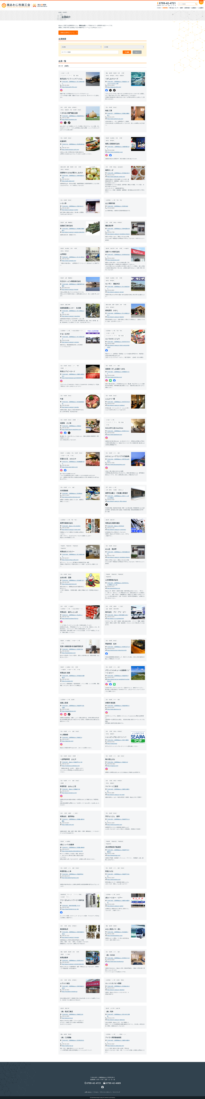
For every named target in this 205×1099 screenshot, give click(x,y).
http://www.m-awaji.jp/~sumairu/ (70, 342)
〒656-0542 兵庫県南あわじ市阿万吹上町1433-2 (118, 460)
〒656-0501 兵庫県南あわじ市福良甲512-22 (118, 820)
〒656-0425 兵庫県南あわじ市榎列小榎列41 (118, 1041)
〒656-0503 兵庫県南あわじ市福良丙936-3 (73, 116)
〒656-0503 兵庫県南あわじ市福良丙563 (72, 874)
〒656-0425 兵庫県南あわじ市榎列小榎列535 (118, 901)
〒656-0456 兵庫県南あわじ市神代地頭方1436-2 (73, 932)
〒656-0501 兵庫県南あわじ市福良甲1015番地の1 (118, 850)
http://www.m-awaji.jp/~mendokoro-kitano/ (118, 234)
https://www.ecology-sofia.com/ (70, 560)
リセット (137, 52)
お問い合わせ (88, 1092)
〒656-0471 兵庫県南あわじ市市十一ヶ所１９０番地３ (118, 496)
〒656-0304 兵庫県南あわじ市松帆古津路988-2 (73, 229)
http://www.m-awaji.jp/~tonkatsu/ (116, 405)
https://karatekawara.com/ (69, 653)
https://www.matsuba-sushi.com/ (70, 149)
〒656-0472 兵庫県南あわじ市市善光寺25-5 (73, 1041)
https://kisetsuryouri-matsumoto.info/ (117, 650)
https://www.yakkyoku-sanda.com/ (116, 176)
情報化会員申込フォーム (67, 32)
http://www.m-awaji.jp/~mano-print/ (71, 529)
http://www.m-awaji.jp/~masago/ (70, 937)
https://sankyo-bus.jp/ (67, 1045)
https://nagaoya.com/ (112, 765)
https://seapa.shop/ (112, 743)
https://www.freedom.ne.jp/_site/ (70, 909)
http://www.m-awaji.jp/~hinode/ (70, 289)
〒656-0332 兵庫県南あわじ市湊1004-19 (72, 206)
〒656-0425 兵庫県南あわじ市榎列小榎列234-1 (73, 375)
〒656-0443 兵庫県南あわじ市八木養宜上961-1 (118, 314)
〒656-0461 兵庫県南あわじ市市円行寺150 (118, 341)
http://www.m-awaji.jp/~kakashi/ (115, 317)
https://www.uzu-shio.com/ (114, 87)
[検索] (196, 4)
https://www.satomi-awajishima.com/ (71, 429)
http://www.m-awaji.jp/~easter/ (115, 906)
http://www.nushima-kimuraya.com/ (71, 497)
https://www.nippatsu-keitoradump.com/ (72, 851)
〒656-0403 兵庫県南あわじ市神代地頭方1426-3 (73, 987)
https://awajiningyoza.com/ (69, 711)
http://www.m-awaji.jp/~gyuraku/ (70, 407)
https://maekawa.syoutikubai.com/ (71, 765)
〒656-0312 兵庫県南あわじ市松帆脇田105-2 (73, 462)
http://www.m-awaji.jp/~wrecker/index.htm (73, 964)
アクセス (95, 1092)
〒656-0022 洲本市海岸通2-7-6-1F (71, 905)
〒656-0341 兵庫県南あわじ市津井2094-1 (73, 960)
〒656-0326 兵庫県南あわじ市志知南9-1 (117, 932)
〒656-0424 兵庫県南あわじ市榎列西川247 (118, 147)
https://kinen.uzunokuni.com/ (69, 119)
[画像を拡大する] (93, 79)
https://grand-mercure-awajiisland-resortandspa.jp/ (118, 680)
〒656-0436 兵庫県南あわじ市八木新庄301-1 (118, 287)
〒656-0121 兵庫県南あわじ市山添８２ (72, 615)
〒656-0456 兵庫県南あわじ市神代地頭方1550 (73, 176)
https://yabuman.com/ (67, 741)
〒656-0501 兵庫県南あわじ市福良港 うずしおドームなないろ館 (118, 82)
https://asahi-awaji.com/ (68, 181)
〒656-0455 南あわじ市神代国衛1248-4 (117, 615)
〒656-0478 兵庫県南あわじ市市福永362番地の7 (73, 676)
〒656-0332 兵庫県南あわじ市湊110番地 (118, 740)
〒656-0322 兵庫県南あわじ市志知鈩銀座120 (73, 402)
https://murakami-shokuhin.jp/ (69, 991)
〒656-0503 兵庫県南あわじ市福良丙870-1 (118, 705)
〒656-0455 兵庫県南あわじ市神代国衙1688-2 (118, 229)
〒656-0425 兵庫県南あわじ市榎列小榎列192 (118, 790)
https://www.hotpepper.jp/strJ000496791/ (72, 378)
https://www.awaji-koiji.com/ (69, 584)
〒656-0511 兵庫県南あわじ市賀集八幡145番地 (73, 820)
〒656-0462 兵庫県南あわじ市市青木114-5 (118, 958)
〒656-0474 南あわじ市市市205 (115, 526)
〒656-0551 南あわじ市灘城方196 (71, 789)
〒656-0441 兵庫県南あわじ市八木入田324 (73, 257)
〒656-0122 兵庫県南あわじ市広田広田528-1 (73, 145)
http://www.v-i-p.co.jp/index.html (115, 618)
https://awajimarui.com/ (113, 260)
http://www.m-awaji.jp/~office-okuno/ (117, 501)
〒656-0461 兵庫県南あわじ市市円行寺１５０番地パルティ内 (118, 583)
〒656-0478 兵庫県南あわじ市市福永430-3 (118, 986)
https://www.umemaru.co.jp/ (114, 377)
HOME (59, 12)
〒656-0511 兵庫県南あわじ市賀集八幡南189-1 (118, 114)
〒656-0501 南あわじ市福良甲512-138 (72, 762)
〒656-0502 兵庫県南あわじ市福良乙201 (72, 1014)
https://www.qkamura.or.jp (114, 709)
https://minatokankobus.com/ (114, 935)
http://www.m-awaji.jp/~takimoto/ (116, 1019)
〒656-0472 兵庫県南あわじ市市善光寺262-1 (118, 255)
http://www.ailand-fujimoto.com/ (70, 877)
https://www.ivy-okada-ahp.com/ (115, 1045)
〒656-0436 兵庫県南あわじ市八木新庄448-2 (73, 337)
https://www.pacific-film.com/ (69, 87)
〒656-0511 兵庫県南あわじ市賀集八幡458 (73, 847)
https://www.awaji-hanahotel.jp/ (115, 961)
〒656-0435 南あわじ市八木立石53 (71, 526)
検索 (127, 52)
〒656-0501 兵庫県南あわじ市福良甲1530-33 (118, 875)
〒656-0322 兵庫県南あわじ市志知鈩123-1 (73, 580)
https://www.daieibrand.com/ (114, 434)
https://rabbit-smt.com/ (68, 824)
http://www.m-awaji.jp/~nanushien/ (71, 316)
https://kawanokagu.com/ (113, 855)
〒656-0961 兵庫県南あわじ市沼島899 (72, 493)
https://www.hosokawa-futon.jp (70, 618)
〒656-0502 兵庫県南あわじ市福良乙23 (117, 762)
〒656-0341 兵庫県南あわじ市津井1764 (72, 649)
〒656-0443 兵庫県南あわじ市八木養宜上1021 (73, 311)
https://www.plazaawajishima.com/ (116, 464)
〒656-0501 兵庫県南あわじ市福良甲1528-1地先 (73, 706)
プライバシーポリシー (105, 1092)
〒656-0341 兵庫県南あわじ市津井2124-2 (118, 431)
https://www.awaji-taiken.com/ (70, 467)
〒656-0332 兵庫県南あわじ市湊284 (71, 426)
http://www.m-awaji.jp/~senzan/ (115, 292)
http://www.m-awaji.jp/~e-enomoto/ (116, 529)
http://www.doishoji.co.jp (113, 588)
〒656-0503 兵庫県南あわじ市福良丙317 (118, 675)
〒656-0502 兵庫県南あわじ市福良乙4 (72, 737)
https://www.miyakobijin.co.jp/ (115, 152)
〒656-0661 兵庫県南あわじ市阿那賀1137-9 (118, 372)
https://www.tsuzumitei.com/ (114, 824)
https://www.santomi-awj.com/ (115, 119)
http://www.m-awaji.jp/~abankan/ (115, 990)
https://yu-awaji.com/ (67, 681)
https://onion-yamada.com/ (69, 260)
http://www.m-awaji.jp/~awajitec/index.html (73, 232)
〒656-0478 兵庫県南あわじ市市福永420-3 (118, 173)
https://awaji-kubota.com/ (114, 879)
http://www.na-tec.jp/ (67, 1018)
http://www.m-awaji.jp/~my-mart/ (116, 794)
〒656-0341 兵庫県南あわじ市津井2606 (117, 206)
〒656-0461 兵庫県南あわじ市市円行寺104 (118, 402)
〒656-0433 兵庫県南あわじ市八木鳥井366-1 (73, 82)
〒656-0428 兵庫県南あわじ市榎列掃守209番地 (73, 285)
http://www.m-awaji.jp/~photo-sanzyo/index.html (118, 346)
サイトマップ (116, 1092)
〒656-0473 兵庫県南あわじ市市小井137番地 (118, 1015)
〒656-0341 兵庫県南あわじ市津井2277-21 (118, 647)
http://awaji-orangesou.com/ (69, 793)
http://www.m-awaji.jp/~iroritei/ (70, 210)
